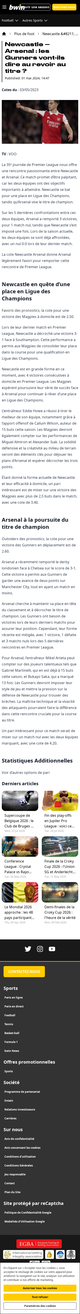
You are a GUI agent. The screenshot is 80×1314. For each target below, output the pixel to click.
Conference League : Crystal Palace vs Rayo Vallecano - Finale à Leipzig (18, 867)
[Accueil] (4, 34)
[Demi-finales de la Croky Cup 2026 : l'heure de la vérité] (60, 892)
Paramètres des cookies (40, 1306)
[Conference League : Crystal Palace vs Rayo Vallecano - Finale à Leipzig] (20, 846)
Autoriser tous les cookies (40, 1288)
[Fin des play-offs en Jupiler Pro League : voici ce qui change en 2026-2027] (60, 801)
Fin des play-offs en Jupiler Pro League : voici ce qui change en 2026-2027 (58, 821)
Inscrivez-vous (64, 7)
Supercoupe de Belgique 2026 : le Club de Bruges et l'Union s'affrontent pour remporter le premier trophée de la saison (19, 821)
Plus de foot (24, 33)
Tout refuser (40, 1297)
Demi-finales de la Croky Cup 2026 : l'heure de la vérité (60, 912)
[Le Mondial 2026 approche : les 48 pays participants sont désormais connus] (20, 892)
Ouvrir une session (35, 7)
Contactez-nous (24, 971)
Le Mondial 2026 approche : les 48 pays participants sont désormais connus (18, 912)
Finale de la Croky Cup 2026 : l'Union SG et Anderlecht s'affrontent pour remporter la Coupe (59, 867)
